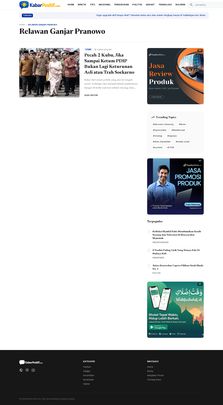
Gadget (150, 4)
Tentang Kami (154, 379)
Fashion (87, 366)
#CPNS (170, 147)
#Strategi (157, 135)
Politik (137, 4)
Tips (92, 4)
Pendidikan (121, 4)
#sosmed (157, 147)
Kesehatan (88, 379)
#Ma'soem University (163, 124)
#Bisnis (182, 124)
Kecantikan (88, 375)
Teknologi (165, 4)
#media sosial (182, 141)
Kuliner (180, 4)
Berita (82, 4)
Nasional (105, 4)
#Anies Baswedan (162, 141)
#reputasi (172, 135)
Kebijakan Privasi (155, 375)
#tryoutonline (159, 130)
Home (71, 4)
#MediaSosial (178, 130)
